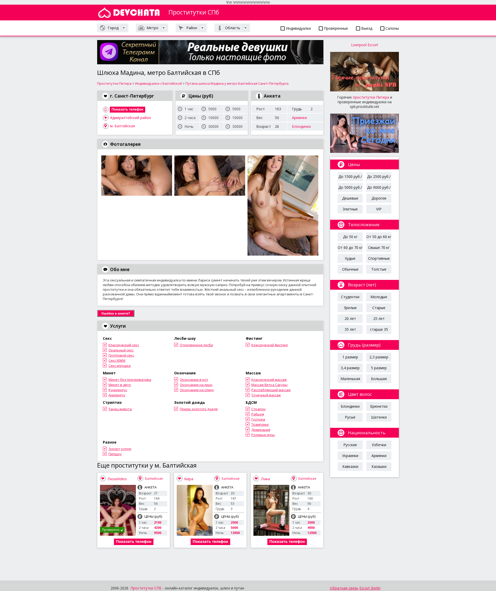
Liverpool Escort (364, 44)
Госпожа (258, 419)
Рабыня (257, 414)
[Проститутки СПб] (129, 12)
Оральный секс (121, 350)
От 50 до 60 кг (378, 236)
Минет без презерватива (130, 379)
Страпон (258, 409)
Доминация (260, 429)
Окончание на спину (197, 390)
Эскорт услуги (120, 448)
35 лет (350, 329)
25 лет (379, 318)
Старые (378, 307)
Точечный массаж (266, 395)
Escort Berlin (370, 588)
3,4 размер (350, 367)
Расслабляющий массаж (271, 390)
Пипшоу (115, 454)
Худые (350, 258)
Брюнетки (379, 406)
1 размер (350, 356)
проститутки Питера (371, 97)
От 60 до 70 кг (350, 247)
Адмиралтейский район (130, 117)
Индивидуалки (298, 28)
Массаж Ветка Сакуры (269, 384)
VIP (379, 209)
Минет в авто (120, 384)
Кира (188, 478)
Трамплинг (260, 424)
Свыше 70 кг (379, 247)
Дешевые (350, 198)
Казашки (378, 466)
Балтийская (154, 478)
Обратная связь (344, 588)
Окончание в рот (194, 379)
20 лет (350, 318)
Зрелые (350, 307)
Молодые (378, 296)
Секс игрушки (120, 365)
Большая (379, 378)
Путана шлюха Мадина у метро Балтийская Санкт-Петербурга (237, 83)
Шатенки (379, 417)
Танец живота (120, 409)
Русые (350, 417)
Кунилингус (118, 390)
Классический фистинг (269, 345)
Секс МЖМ (117, 360)
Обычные (350, 269)
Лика (265, 478)
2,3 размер (378, 356)
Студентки (350, 296)
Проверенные (335, 28)
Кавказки (350, 466)
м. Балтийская (122, 125)
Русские (350, 444)
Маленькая (350, 378)
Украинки (350, 455)
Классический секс (124, 345)
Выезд (366, 28)
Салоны (391, 28)
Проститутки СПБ (145, 588)
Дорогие (378, 198)
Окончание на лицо (196, 384)
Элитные (350, 209)
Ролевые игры (263, 434)
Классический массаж (269, 379)
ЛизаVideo (117, 478)
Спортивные (379, 258)
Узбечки (379, 444)
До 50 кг (350, 236)
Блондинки (301, 126)
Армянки (299, 117)
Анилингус (117, 395)
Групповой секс (121, 355)
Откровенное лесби (196, 345)
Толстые (378, 269)
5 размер (379, 367)
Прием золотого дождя (199, 409)
